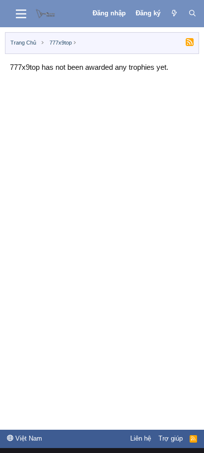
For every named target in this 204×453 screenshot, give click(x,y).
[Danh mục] (21, 14)
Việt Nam (27, 438)
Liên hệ (140, 438)
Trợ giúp (170, 438)
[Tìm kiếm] (192, 13)
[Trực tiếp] (174, 13)
